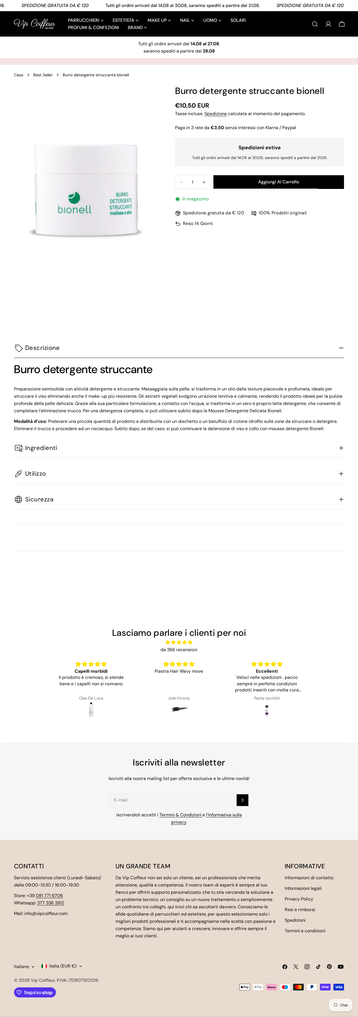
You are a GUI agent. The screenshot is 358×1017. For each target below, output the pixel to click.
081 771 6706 (49, 896)
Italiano (21, 966)
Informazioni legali (303, 888)
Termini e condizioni (305, 931)
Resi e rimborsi (300, 909)
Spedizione (215, 114)
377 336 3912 (50, 903)
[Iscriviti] (242, 800)
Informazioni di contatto (309, 878)
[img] (179, 642)
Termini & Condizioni (180, 815)
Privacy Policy (299, 899)
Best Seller (43, 74)
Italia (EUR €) (63, 966)
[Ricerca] (315, 24)
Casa (18, 74)
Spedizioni (295, 920)
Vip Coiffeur (43, 980)
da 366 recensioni (179, 650)
